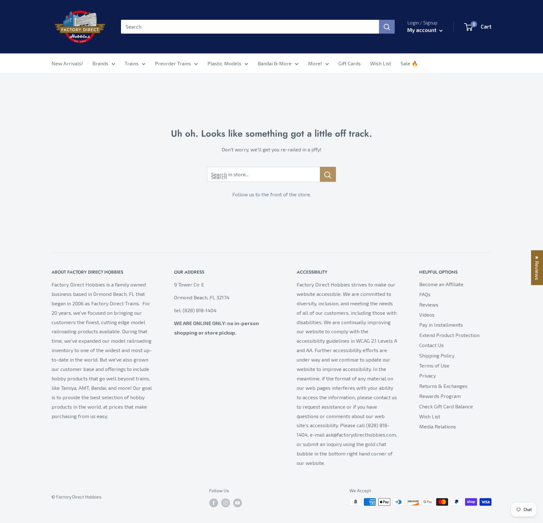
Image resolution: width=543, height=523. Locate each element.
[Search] (387, 27)
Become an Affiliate (441, 284)
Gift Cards (349, 63)
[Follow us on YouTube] (237, 502)
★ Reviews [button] (537, 267)
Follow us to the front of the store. (271, 194)
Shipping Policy (436, 355)
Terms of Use (434, 365)
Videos (427, 315)
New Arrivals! (67, 63)
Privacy (427, 376)
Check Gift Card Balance (446, 406)
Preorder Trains (173, 63)
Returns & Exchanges (443, 386)
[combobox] (250, 27)
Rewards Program (440, 396)
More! (315, 63)
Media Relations (437, 426)
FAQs (425, 294)
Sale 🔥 (409, 63)
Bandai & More (275, 63)
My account (422, 30)
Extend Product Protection (449, 335)
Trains (132, 63)
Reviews (428, 305)
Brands (100, 63)
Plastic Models (224, 63)
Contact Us (431, 345)
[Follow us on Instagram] (225, 502)
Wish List (380, 63)
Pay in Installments (441, 325)
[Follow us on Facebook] (213, 502)
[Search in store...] (328, 174)
